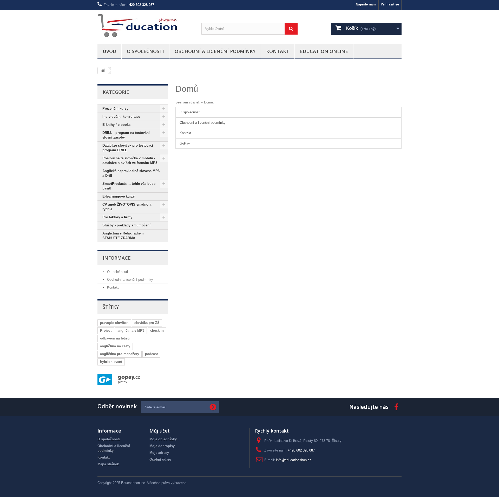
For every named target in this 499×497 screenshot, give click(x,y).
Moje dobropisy (162, 446)
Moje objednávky (163, 439)
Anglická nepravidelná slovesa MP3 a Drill (131, 173)
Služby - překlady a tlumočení (126, 225)
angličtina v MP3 (130, 330)
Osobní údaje (160, 459)
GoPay (185, 143)
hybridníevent (111, 362)
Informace (117, 258)
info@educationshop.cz (293, 460)
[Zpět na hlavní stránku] (103, 70)
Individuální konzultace (121, 117)
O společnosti (145, 51)
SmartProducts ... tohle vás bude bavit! (128, 186)
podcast (151, 354)
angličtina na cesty (115, 346)
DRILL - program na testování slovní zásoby (126, 135)
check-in (157, 330)
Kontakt (277, 51)
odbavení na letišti (115, 338)
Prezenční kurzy (115, 108)
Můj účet (159, 431)
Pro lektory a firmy (117, 217)
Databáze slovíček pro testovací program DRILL (127, 147)
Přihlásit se (390, 4)
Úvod (109, 51)
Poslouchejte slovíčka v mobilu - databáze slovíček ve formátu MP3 (129, 160)
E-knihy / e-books (116, 125)
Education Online (324, 51)
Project (105, 330)
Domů (186, 89)
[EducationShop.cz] (145, 25)
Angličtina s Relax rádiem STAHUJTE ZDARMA (123, 235)
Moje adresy (159, 453)
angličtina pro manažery (119, 354)
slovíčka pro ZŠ (147, 323)
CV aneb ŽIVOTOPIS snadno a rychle (126, 206)
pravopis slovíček (114, 323)
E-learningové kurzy (118, 196)
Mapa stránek (108, 464)
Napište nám (366, 4)
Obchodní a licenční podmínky (215, 51)
